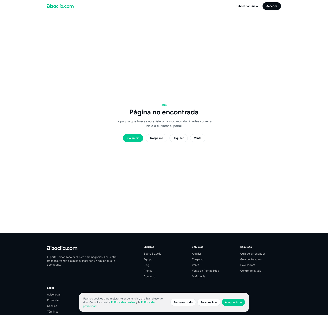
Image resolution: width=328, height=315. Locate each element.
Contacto (149, 276)
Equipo (148, 259)
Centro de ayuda (250, 270)
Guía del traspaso (251, 259)
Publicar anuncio (247, 6)
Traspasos (156, 138)
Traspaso (197, 259)
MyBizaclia (198, 276)
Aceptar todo (233, 302)
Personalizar (209, 302)
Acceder (271, 6)
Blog (146, 265)
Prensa (148, 270)
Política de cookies (123, 302)
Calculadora (247, 265)
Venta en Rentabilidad (205, 270)
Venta (197, 138)
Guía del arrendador (252, 253)
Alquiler (178, 138)
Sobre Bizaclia (152, 253)
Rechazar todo (183, 302)
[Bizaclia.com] (60, 6)
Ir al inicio (133, 138)
